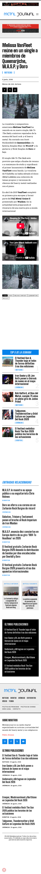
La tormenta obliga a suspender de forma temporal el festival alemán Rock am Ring (11, 602)
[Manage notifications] (4, 870)
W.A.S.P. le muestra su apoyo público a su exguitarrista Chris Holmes (18, 493)
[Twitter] (17, 741)
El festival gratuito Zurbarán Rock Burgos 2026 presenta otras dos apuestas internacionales (19, 568)
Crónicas (19, 387)
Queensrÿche (33, 295)
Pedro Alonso (8, 735)
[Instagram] (4, 741)
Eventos (19, 440)
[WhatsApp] (15, 90)
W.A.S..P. (6, 298)
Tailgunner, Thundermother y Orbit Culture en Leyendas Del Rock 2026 (26, 415)
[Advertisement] (20, 325)
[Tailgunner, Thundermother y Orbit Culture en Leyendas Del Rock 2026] (7, 414)
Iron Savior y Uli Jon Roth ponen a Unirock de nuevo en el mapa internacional (25, 380)
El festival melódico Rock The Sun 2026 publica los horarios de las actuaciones (26, 432)
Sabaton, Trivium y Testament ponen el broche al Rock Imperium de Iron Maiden (19, 520)
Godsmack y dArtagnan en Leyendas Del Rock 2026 (19, 780)
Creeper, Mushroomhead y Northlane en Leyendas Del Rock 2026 (20, 659)
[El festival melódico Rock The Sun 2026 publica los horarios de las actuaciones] (7, 432)
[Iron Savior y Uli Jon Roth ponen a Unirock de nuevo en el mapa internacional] (7, 379)
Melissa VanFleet (20, 295)
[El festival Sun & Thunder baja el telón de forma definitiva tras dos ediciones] (7, 362)
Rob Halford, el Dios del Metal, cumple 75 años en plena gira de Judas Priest (26, 397)
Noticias (19, 370)
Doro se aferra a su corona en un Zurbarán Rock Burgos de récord (19, 506)
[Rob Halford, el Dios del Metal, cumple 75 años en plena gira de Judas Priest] (7, 397)
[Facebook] (4, 90)
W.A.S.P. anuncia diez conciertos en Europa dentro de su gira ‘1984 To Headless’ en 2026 (20, 535)
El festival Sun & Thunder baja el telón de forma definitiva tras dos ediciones (25, 362)
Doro (11, 295)
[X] (10, 90)
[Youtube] (23, 741)
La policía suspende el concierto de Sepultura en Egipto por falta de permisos (30, 603)
